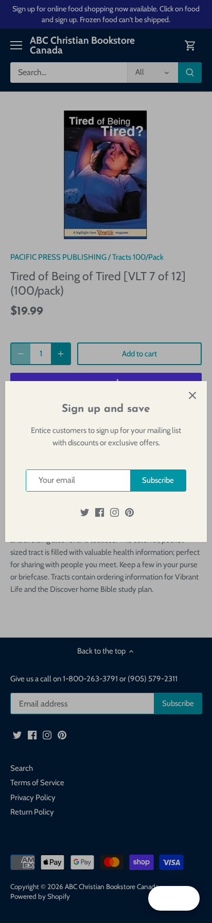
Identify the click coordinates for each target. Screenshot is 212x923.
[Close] (192, 395)
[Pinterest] (129, 512)
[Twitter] (84, 512)
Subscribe (158, 480)
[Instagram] (114, 512)
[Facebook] (99, 512)
